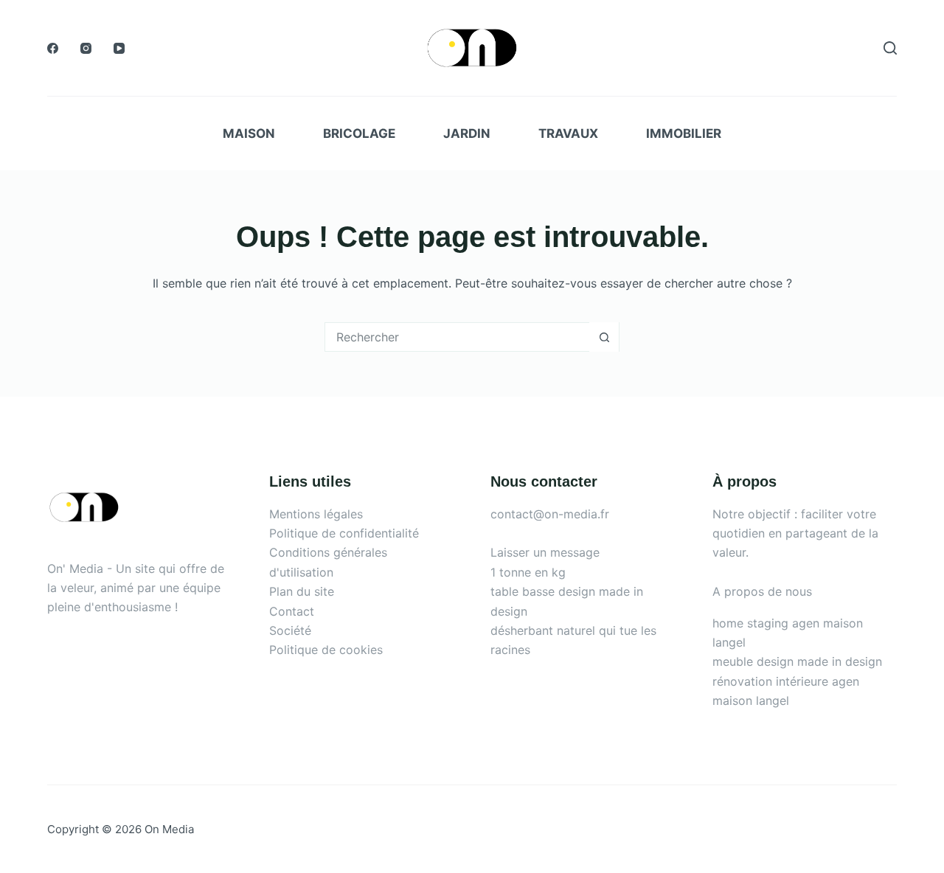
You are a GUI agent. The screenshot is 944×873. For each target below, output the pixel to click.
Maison (249, 133)
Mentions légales (316, 514)
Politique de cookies (326, 649)
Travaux (568, 133)
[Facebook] (52, 48)
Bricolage (359, 133)
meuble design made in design (797, 661)
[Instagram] (85, 48)
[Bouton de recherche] (604, 337)
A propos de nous (762, 591)
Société (290, 630)
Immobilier (683, 133)
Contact (291, 611)
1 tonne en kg (528, 572)
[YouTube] (119, 48)
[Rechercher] (890, 48)
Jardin (466, 133)
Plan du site (301, 591)
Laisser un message (545, 552)
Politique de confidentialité (344, 533)
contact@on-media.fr (549, 514)
